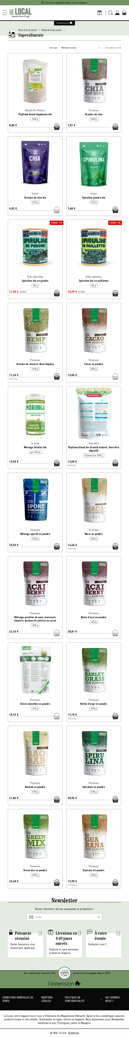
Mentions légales (47, 999)
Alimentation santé (51, 30)
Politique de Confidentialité (74, 999)
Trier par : (54, 47)
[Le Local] (20, 13)
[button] (5, 12)
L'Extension (73, 1032)
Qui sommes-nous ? (113, 999)
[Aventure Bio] (64, 973)
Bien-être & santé (27, 30)
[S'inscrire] (96, 917)
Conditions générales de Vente (18, 999)
